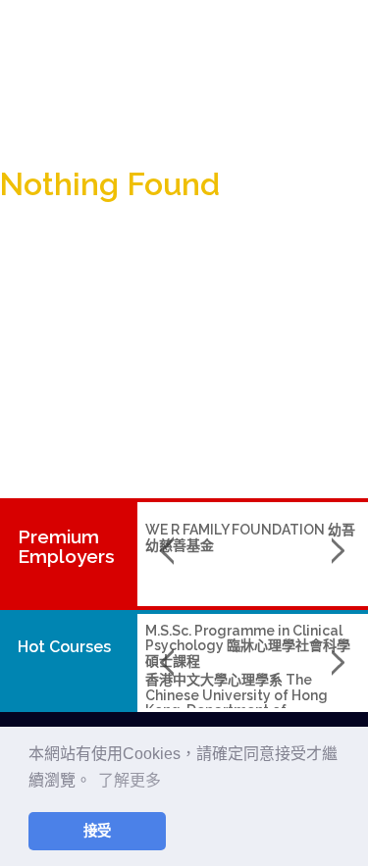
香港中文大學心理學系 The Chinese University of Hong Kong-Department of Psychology (236, 702)
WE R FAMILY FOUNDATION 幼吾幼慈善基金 (250, 537)
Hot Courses (64, 646)
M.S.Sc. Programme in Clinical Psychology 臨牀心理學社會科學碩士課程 (247, 646)
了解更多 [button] (129, 780)
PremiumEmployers (66, 547)
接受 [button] (97, 831)
